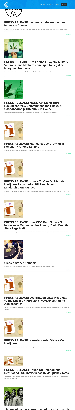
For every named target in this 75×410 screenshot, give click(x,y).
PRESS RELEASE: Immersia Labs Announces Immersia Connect (34, 24)
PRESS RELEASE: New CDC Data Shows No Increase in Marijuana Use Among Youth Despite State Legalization (36, 225)
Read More (68, 34)
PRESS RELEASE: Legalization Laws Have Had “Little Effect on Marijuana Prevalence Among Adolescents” (35, 300)
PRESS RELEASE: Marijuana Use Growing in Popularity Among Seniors (34, 145)
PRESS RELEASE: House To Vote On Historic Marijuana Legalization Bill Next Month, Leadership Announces (34, 184)
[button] (69, 4)
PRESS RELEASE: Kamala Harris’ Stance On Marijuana (34, 342)
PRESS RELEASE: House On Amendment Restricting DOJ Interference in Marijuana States (36, 371)
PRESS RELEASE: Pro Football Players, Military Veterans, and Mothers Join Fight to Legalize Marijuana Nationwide (36, 65)
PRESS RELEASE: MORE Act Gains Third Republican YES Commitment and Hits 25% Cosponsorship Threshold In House (33, 106)
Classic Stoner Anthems (20, 263)
